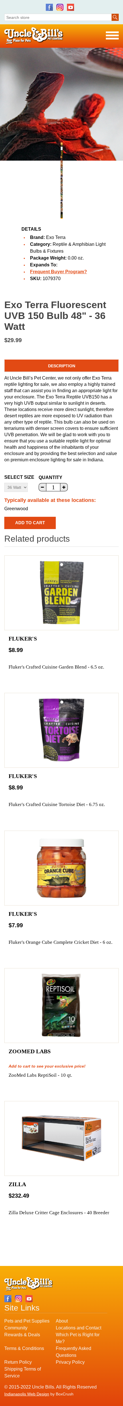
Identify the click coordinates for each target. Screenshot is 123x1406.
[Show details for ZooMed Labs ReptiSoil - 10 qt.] (61, 1005)
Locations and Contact (78, 1327)
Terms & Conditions (24, 1348)
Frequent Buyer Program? (58, 271)
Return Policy (18, 1362)
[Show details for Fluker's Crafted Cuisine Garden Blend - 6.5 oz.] (61, 593)
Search (115, 17)
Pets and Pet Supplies (26, 1321)
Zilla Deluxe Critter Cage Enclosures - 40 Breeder (59, 1212)
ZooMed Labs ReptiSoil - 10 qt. (40, 1075)
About (62, 1321)
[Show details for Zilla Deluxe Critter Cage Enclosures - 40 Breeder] (61, 1138)
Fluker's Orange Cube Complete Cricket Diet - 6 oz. (60, 942)
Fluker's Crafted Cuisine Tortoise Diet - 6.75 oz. (57, 804)
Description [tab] (61, 366)
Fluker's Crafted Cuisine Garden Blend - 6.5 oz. (56, 667)
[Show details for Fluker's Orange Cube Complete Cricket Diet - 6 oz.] (61, 868)
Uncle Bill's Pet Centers (34, 35)
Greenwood (16, 508)
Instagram (60, 7)
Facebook (49, 7)
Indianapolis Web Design (26, 1394)
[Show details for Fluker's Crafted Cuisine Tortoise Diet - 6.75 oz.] (61, 730)
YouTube (70, 7)
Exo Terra (56, 237)
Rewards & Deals (22, 1334)
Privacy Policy (70, 1362)
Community (15, 1327)
